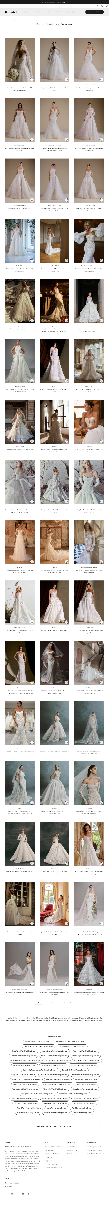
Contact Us (48, 1157)
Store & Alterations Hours (53, 1168)
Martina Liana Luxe (20, 386)
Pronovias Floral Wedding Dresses (60, 1061)
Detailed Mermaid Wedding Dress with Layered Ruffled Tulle (54, 149)
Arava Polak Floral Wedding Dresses (25, 1084)
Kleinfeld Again (15, 6)
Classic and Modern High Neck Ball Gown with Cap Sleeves (89, 692)
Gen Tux (32, 6)
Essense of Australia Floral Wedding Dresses (38, 1046)
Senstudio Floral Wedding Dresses (86, 1079)
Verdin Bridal (19, 265)
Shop (12, 19)
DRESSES (26, 12)
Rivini (19, 507)
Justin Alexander (89, 868)
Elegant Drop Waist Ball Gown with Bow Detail (54, 89)
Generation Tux (72, 1154)
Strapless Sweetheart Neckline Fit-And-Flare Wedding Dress (54, 692)
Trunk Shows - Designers (94, 1150)
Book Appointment (95, 12)
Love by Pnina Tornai (19, 748)
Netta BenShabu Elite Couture (54, 265)
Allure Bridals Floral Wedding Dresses (37, 1041)
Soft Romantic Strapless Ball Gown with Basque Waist (89, 632)
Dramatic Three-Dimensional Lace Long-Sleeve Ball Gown (89, 330)
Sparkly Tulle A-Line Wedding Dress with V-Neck (55, 933)
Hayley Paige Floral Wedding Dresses (23, 1075)
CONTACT (75, 12)
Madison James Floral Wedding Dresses (53, 1075)
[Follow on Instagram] (12, 1194)
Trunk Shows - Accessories (95, 1154)
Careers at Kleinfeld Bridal (53, 1147)
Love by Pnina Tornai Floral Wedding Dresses (69, 1041)
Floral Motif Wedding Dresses (82, 1113)
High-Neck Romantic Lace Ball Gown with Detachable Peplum (20, 390)
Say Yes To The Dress (52, 1154)
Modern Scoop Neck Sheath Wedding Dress (20, 992)
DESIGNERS (36, 12)
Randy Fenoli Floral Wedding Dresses (85, 1051)
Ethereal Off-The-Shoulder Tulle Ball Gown (89, 210)
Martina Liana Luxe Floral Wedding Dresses (26, 1079)
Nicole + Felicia (20, 868)
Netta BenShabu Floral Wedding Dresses (85, 1075)
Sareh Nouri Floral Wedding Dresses (58, 1079)
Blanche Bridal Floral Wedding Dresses (83, 1065)
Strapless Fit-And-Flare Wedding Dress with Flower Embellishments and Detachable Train (89, 933)
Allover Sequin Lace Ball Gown (19, 329)
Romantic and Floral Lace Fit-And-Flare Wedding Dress (54, 270)
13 (64, 1002)
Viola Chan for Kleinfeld (20, 85)
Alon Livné (54, 446)
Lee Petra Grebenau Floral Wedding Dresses (57, 1084)
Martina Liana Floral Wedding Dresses (23, 1056)
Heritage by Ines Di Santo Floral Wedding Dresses (37, 1094)
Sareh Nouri (89, 326)
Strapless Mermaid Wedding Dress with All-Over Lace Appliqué (89, 752)
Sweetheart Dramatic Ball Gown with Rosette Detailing (54, 873)
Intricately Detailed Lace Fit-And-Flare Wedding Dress (89, 571)
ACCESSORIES (47, 12)
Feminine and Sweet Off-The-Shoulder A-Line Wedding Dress (20, 571)
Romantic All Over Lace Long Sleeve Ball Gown (20, 873)
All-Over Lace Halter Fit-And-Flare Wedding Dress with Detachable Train (20, 812)
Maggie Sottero (20, 326)
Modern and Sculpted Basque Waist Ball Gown (54, 632)
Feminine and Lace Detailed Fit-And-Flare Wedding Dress (89, 270)
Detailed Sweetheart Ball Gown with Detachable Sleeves (19, 89)
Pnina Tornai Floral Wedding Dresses (24, 1051)
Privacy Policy (9, 1186)
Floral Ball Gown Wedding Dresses (84, 1103)
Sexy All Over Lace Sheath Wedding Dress (20, 751)
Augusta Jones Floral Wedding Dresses (25, 1089)
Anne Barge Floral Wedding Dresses (88, 1061)
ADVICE (67, 12)
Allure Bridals (54, 386)
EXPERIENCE (58, 12)
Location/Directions (51, 1164)
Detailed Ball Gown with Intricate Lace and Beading (89, 390)
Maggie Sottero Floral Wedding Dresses (54, 1051)
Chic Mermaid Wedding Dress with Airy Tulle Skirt (89, 89)
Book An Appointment (93, 1147)
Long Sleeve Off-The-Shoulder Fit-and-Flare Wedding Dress (89, 812)
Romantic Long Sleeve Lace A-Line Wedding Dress (54, 390)
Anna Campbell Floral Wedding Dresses (55, 1099)
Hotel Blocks (25, 6)
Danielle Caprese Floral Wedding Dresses (85, 1056)
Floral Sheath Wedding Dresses (82, 1108)
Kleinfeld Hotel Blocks (74, 1150)
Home (6, 19)
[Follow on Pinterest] (17, 1194)
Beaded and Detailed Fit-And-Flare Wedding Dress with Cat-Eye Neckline (54, 330)
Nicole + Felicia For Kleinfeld (89, 929)
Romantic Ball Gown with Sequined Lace (20, 449)
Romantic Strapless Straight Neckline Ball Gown (89, 451)
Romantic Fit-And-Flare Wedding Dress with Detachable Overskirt (54, 210)
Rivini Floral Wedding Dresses (86, 1084)
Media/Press (49, 1150)
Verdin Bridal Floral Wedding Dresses (53, 1065)
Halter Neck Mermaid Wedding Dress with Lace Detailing (54, 993)
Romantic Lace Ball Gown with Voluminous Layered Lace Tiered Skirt (20, 511)
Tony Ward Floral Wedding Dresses (25, 1103)
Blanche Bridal (89, 386)
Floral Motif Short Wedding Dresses (55, 1113)
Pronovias (89, 446)
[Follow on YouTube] (23, 1194)
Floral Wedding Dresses (23, 19)
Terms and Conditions (12, 1183)
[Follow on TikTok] (28, 1194)
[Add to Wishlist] (32, 79)
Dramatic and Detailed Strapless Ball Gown (20, 933)
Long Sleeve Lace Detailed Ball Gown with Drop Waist (89, 149)
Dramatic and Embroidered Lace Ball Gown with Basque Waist (89, 993)
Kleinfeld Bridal (5, 6)
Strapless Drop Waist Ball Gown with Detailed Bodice (89, 511)
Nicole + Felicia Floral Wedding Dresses (54, 1056)
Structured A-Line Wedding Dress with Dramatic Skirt (54, 451)
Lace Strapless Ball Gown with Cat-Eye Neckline (19, 632)
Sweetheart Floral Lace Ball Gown (19, 208)
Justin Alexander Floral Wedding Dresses (72, 1046)
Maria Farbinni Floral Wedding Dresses (24, 1099)
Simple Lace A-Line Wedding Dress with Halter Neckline (19, 270)
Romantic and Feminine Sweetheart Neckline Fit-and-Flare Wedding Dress (20, 692)
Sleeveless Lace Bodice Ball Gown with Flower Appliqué (54, 812)
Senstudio (54, 748)
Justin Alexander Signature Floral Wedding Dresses (26, 1061)
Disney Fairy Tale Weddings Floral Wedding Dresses (39, 1070)
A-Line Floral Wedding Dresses (56, 1108)
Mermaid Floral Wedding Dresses (28, 1113)
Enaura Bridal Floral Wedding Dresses (74, 1070)
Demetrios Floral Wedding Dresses (24, 1065)
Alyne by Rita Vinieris (19, 627)
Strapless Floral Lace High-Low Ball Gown (54, 751)
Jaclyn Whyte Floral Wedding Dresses (85, 1099)
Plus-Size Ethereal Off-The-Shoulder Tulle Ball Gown (19, 149)
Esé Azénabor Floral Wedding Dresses (85, 1089)
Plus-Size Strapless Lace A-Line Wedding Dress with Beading (89, 873)
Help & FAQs (49, 1161)
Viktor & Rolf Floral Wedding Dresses (55, 1089)
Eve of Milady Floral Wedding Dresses (55, 1103)
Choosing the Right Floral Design (53, 1126)
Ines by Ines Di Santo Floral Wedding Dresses (73, 1094)
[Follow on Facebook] (6, 1194)
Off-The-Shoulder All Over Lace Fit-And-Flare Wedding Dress (54, 571)
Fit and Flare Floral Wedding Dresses (29, 1108)
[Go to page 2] (70, 1002)
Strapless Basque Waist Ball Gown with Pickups (54, 511)
